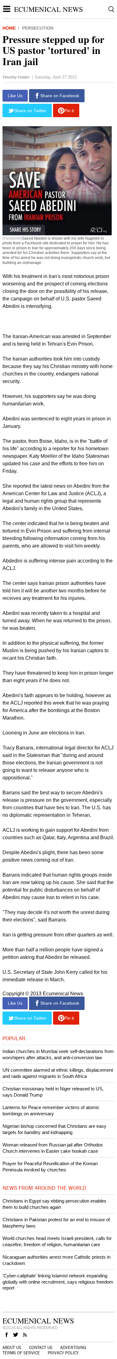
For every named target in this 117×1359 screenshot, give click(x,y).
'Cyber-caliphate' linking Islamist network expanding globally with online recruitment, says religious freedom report (57, 1281)
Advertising (73, 1348)
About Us (11, 1348)
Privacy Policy (63, 1353)
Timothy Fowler (16, 77)
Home (9, 28)
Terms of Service (21, 1353)
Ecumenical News (48, 9)
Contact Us (40, 1348)
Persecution (37, 28)
